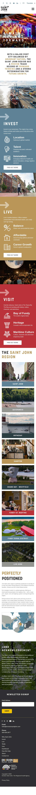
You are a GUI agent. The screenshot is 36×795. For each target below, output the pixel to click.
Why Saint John (7, 737)
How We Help (6, 751)
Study (3, 744)
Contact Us (5, 756)
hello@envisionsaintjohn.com (11, 726)
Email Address (6, 700)
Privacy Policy (5, 780)
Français (24, 3)
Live (3, 741)
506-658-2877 (6, 732)
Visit (3, 746)
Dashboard (5, 748)
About (4, 753)
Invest (4, 739)
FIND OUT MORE (12, 167)
